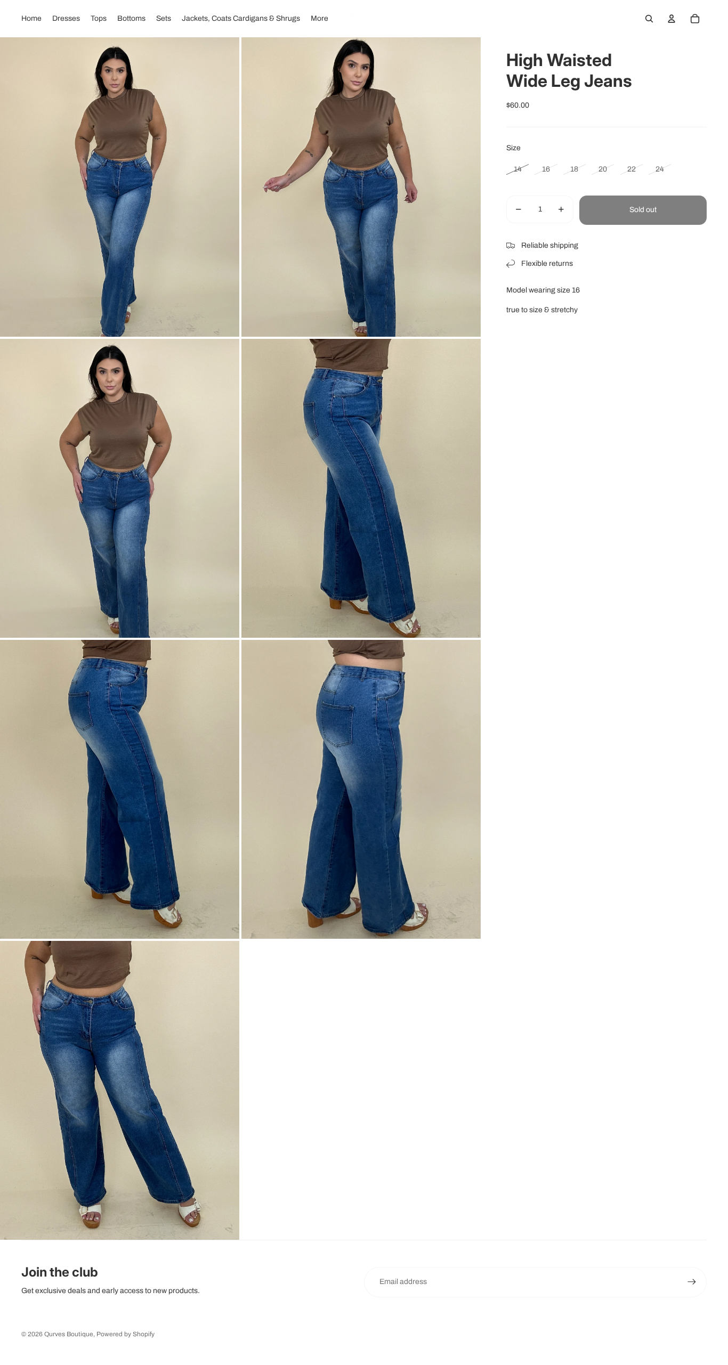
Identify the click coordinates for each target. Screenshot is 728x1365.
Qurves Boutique (68, 1334)
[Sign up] (692, 1282)
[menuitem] (31, 18)
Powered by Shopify (125, 1334)
